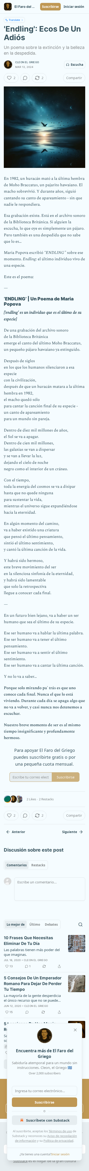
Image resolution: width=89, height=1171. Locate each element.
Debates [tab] (51, 924)
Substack (20, 1161)
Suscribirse (50, 7)
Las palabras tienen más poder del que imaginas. (32, 952)
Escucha (77, 64)
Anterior (18, 832)
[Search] (80, 924)
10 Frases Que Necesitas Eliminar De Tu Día (28, 940)
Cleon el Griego (27, 62)
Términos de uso (60, 1131)
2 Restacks (46, 799)
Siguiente (69, 832)
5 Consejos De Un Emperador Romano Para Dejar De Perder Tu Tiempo (33, 984)
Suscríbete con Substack (48, 1120)
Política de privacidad (58, 1140)
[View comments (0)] (25, 78)
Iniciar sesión (74, 7)
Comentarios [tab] (17, 865)
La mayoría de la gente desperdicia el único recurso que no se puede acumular (32, 998)
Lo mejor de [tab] (16, 924)
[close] (75, 1030)
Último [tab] (34, 924)
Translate (14, 20)
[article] (44, 952)
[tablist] (26, 865)
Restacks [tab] (38, 865)
